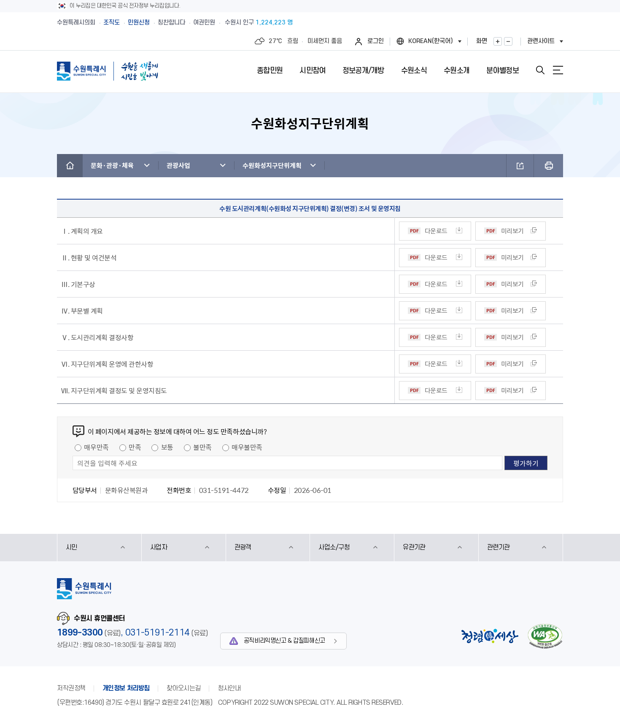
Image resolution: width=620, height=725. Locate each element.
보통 (167, 447)
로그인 (375, 41)
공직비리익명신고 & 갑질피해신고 (284, 640)
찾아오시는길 (184, 688)
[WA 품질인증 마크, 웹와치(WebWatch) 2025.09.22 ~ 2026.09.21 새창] (545, 636)
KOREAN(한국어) (430, 41)
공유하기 (520, 165)
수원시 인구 (259, 22)
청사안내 (229, 688)
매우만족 (96, 447)
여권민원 (204, 22)
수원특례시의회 (76, 22)
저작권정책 (71, 688)
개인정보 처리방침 (126, 688)
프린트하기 (548, 165)
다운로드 (436, 230)
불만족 (202, 447)
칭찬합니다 (171, 22)
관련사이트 (541, 41)
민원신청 (139, 22)
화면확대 (497, 41)
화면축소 (508, 41)
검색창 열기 (540, 70)
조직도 (111, 22)
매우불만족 (247, 447)
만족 (135, 447)
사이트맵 (558, 70)
